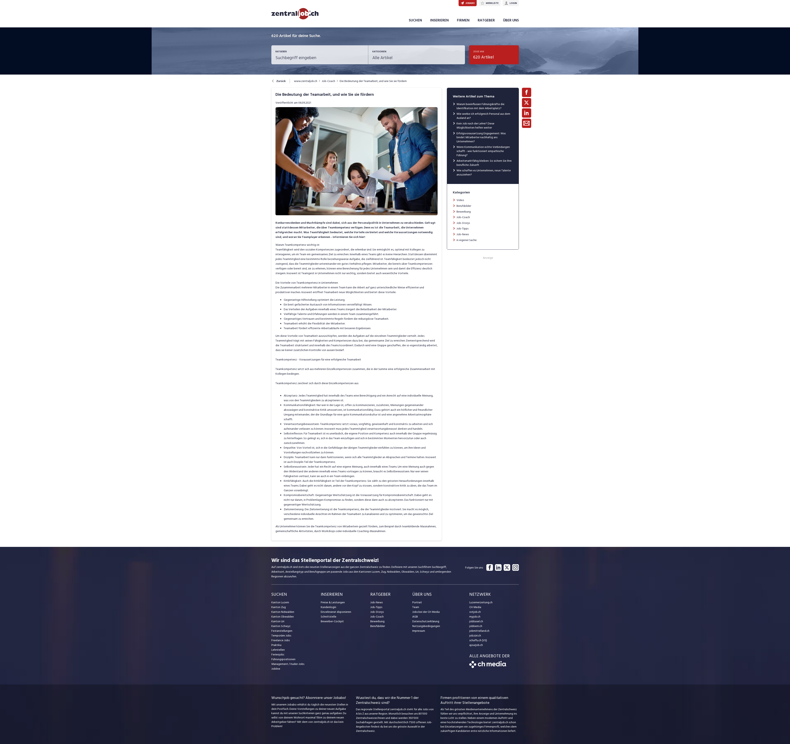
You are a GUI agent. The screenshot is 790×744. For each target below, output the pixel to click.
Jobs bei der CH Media (426, 611)
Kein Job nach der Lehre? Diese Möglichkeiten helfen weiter (475, 125)
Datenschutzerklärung (425, 621)
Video (460, 200)
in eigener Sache (467, 240)
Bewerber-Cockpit (332, 621)
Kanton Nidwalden (282, 611)
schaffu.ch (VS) (478, 640)
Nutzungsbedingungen (426, 626)
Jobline (275, 668)
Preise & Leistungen (333, 602)
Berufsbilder (464, 206)
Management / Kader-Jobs (287, 664)
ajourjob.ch (476, 645)
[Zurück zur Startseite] (487, 667)
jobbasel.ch (476, 621)
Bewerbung (464, 211)
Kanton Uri (277, 621)
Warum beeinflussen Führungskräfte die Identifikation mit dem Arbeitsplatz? (480, 106)
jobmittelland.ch (479, 630)
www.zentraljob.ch (305, 81)
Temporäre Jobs (281, 635)
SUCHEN (415, 20)
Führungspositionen (283, 659)
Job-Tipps (462, 228)
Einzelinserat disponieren (336, 611)
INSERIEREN (439, 20)
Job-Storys (463, 223)
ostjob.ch (475, 611)
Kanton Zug (278, 607)
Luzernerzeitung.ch (481, 602)
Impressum (418, 630)
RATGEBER (486, 20)
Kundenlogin (328, 607)
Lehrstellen (278, 649)
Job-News (463, 234)
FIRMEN (463, 20)
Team (415, 607)
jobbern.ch (475, 626)
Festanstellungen (281, 630)
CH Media (475, 607)
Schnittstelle (328, 616)
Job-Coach (328, 81)
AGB (415, 616)
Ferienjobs (277, 654)
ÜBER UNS (511, 20)
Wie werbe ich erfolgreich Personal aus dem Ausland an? (483, 115)
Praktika (276, 645)
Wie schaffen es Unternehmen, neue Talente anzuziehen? (484, 172)
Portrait (417, 602)
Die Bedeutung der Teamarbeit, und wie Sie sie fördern (373, 81)
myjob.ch (474, 616)
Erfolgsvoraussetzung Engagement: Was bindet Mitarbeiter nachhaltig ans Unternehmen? (481, 137)
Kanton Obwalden (282, 616)
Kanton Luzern (280, 602)
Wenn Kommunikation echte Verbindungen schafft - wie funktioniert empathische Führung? (483, 151)
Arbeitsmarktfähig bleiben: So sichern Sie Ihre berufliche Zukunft (484, 162)
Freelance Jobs (280, 640)
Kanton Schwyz (280, 626)
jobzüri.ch (475, 635)
